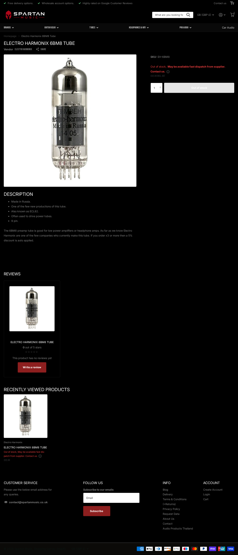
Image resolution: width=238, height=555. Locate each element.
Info (167, 483)
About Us (168, 518)
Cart (205, 499)
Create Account (213, 489)
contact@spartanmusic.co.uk (28, 502)
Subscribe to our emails (98, 489)
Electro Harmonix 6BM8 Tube (25, 447)
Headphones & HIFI (137, 27)
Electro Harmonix (23, 49)
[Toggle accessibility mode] (232, 3)
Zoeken (188, 15)
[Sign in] (222, 15)
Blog (165, 489)
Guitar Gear (50, 27)
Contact (168, 523)
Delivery (168, 494)
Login (206, 494)
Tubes (92, 27)
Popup (168, 71)
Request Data (171, 513)
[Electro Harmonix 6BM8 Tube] (25, 416)
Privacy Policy (171, 509)
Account (211, 483)
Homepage (10, 36)
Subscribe (97, 511)
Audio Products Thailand (178, 528)
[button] (161, 84)
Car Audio (228, 27)
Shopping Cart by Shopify (50, 548)
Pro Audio (183, 27)
